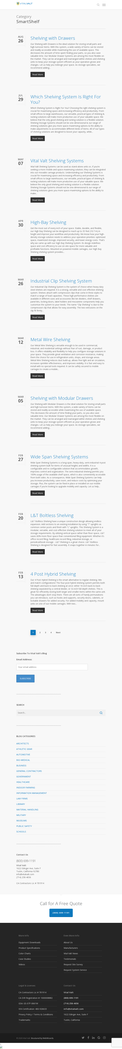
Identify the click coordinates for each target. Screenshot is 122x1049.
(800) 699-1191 (61, 913)
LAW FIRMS (22, 798)
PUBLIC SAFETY (24, 826)
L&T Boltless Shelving (51, 515)
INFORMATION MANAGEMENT (31, 793)
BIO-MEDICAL (23, 760)
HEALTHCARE (23, 782)
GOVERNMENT (23, 776)
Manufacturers (71, 947)
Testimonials (70, 959)
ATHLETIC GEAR (24, 749)
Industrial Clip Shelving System (61, 281)
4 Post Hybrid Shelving (53, 574)
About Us (68, 942)
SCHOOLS (21, 831)
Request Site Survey (73, 964)
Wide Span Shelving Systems (59, 457)
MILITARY (21, 815)
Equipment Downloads (29, 942)
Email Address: (24, 659)
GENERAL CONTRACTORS (29, 771)
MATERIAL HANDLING (27, 809)
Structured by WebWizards (42, 1038)
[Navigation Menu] (104, 4)
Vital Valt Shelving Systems (57, 161)
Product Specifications (29, 947)
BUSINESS (21, 765)
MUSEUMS (21, 820)
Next (58, 632)
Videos (22, 964)
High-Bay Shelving (48, 222)
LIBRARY (20, 804)
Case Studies (25, 959)
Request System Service (75, 970)
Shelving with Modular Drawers (61, 398)
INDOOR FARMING (25, 787)
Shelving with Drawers (52, 38)
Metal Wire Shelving (50, 339)
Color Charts (25, 953)
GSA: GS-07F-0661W (28, 1003)
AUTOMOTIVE (23, 754)
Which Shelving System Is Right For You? (65, 99)
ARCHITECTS (22, 743)
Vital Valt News (71, 953)
